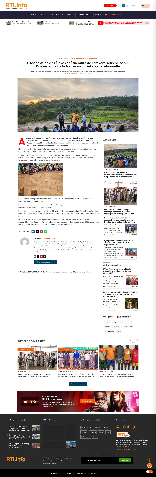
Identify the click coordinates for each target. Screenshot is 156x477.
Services (70, 15)
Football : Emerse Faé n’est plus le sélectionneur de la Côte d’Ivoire (21, 22)
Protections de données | (65, 458)
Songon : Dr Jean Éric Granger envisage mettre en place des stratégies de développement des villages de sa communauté (119, 212)
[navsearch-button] (119, 5)
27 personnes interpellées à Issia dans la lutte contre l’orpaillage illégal (116, 375)
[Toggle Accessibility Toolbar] (149, 465)
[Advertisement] (78, 40)
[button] (146, 23)
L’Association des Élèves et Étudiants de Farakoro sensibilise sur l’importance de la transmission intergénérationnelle (120, 175)
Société (118, 331)
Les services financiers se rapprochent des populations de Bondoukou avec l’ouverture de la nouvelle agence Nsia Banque (119, 220)
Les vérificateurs (84, 15)
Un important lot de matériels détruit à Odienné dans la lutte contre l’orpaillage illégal (75, 376)
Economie (107, 326)
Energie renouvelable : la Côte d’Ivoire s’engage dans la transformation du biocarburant (120, 294)
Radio (58, 15)
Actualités (35, 15)
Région (66, 59)
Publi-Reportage (109, 331)
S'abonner (125, 460)
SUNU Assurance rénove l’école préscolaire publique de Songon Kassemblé (117, 271)
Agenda (98, 15)
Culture (130, 322)
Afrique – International (119, 322)
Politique (124, 326)
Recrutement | (47, 461)
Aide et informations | (58, 461)
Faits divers (116, 326)
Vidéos (48, 15)
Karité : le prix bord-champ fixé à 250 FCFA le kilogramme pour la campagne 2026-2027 (19, 447)
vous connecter (61, 272)
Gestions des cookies (49, 463)
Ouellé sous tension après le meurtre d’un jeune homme (51, 22)
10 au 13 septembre (25, 349)
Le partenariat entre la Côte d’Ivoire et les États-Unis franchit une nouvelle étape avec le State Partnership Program (84, 23)
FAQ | (56, 458)
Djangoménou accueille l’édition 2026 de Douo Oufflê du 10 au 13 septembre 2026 (118, 243)
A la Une (61, 349)
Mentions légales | (48, 458)
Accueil (60, 59)
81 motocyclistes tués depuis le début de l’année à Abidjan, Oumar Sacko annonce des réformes (19, 438)
